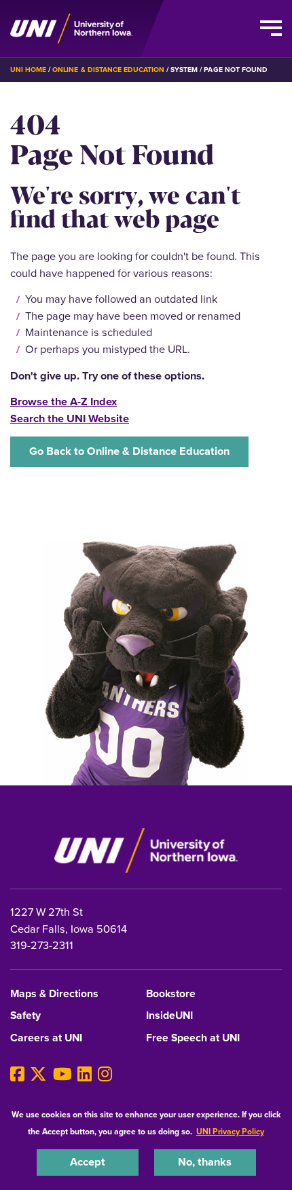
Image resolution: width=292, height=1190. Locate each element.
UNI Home (28, 69)
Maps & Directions (54, 994)
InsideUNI (169, 1016)
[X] (38, 1074)
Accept (87, 1161)
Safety (25, 1016)
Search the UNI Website (69, 418)
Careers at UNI (46, 1038)
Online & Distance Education (108, 69)
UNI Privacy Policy (230, 1132)
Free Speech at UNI (193, 1038)
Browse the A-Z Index (63, 401)
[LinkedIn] (84, 1074)
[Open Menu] (271, 28)
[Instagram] (105, 1074)
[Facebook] (17, 1074)
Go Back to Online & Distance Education (129, 451)
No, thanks (205, 1161)
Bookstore (171, 994)
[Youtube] (62, 1074)
